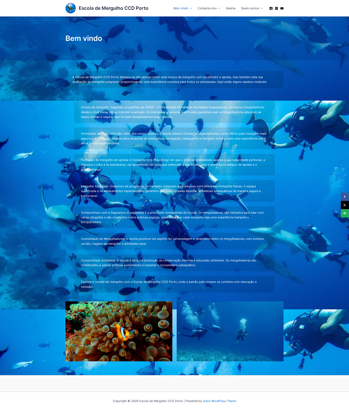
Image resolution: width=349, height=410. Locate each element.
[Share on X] (345, 205)
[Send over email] (345, 213)
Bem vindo (181, 8)
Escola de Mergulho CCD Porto (114, 8)
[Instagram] (276, 8)
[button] (190, 8)
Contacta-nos (207, 8)
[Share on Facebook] (345, 197)
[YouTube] (282, 8)
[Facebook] (271, 8)
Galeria (230, 8)
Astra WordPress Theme (219, 401)
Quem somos (250, 8)
